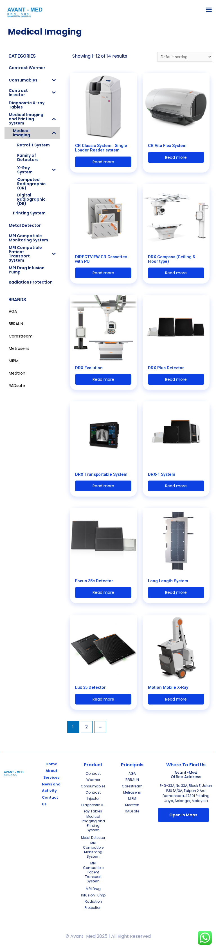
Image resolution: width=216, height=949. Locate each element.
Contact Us (50, 801)
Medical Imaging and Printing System (93, 823)
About (51, 770)
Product (93, 765)
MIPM (132, 798)
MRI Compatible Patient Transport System (93, 872)
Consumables (93, 786)
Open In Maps (183, 815)
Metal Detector (93, 837)
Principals (132, 765)
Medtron (132, 805)
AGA (132, 773)
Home (51, 764)
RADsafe (132, 811)
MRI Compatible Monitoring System (93, 850)
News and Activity (51, 787)
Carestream (132, 786)
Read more (103, 162)
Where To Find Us (186, 765)
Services (51, 777)
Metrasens (132, 792)
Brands (17, 299)
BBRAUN (132, 779)
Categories (22, 56)
